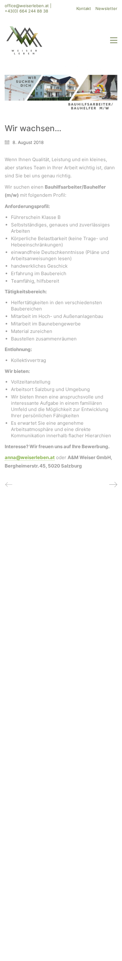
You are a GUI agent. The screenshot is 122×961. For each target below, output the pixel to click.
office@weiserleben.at (27, 5)
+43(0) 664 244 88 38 (26, 10)
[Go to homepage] (24, 40)
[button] (113, 40)
